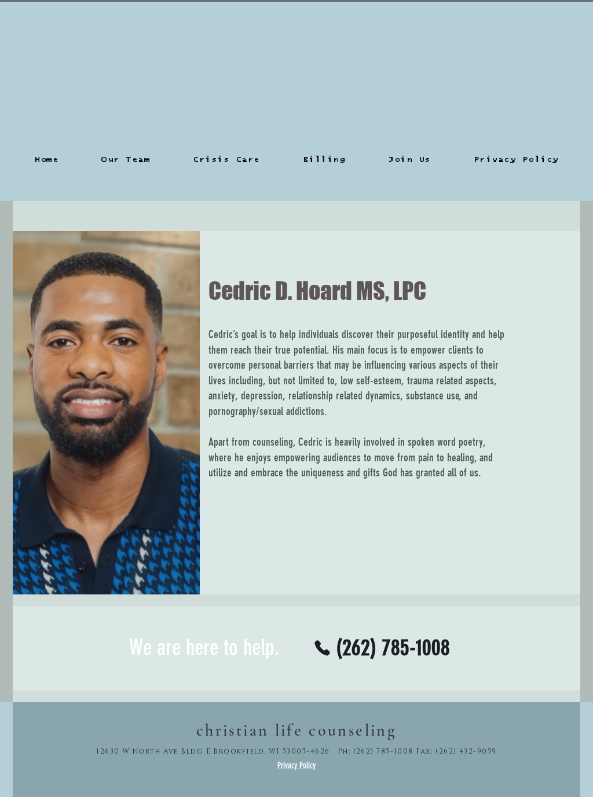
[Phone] (322, 648)
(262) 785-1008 (383, 751)
